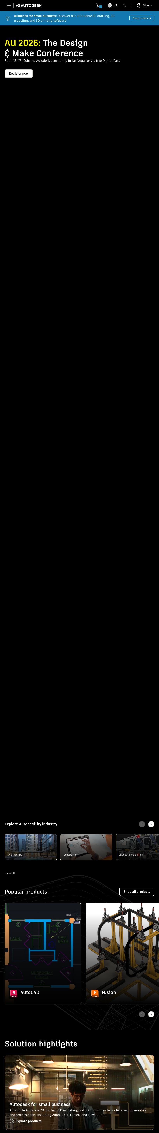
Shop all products (137, 891)
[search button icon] (124, 5)
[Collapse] (14, 912)
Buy (43, 993)
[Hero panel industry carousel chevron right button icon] (151, 1014)
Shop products (142, 18)
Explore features (43, 983)
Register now (19, 73)
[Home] (28, 5)
